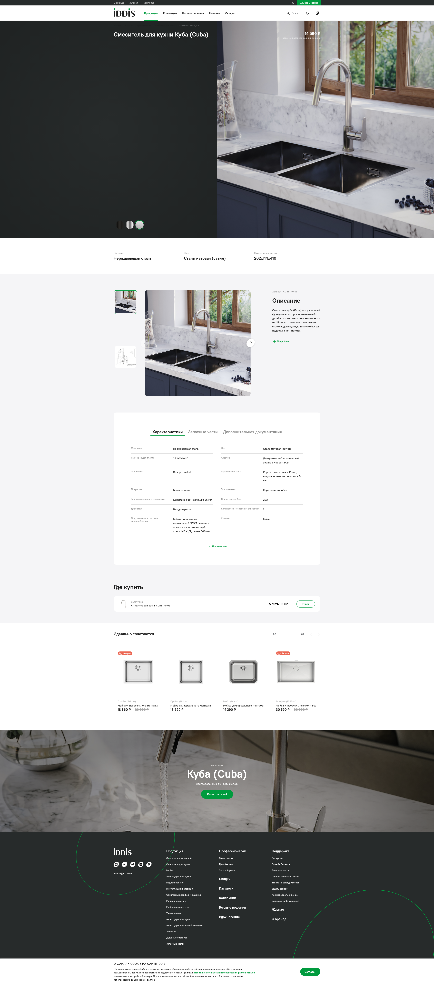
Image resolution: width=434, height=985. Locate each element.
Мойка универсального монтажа (238, 705)
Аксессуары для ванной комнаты (184, 925)
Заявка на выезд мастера (285, 882)
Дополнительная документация (252, 431)
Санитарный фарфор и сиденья (183, 894)
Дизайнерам (226, 864)
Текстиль (171, 931)
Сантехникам (226, 858)
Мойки (169, 870)
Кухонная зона (144, 25)
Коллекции (170, 13)
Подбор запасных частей (285, 876)
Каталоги (226, 888)
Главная (117, 25)
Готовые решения (193, 13)
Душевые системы (176, 937)
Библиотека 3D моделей (285, 900)
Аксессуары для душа (178, 919)
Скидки (229, 13)
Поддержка (280, 851)
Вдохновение (229, 917)
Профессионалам (232, 851)
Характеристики (167, 431)
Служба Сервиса (309, 2)
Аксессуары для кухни (178, 876)
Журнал (134, 2)
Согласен (310, 971)
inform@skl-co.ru (123, 873)
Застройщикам (227, 870)
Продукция (151, 13)
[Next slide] (250, 343)
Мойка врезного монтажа (129, 705)
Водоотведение (175, 882)
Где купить (277, 858)
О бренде (119, 2)
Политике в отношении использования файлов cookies (224, 972)
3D (292, 2)
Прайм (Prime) (227, 701)
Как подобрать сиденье (285, 894)
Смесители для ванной (179, 858)
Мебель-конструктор (177, 907)
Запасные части (203, 431)
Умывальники (173, 913)
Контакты (148, 2)
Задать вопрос (280, 888)
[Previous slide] (144, 343)
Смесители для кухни (165, 25)
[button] (312, 634)
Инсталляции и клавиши (179, 888)
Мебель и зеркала (176, 900)
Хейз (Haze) (120, 701)
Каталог (129, 25)
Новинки (214, 13)
